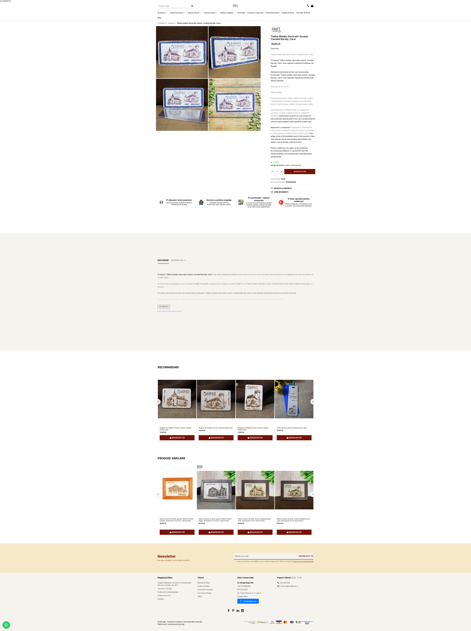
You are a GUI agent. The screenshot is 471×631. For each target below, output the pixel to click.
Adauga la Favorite (283, 188)
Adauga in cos (300, 171)
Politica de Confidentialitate (303, 561)
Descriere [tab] (163, 260)
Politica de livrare (164, 596)
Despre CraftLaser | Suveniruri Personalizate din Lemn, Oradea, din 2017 (174, 584)
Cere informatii (281, 192)
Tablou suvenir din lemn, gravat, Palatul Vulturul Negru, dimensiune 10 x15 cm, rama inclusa (215, 520)
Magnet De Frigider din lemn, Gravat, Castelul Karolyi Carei (175, 429)
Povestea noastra (272, 13)
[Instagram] (242, 611)
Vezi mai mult (164, 306)
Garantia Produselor (205, 590)
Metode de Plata (203, 583)
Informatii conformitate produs (170, 311)
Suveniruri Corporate (255, 13)
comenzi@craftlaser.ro (289, 586)
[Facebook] (228, 611)
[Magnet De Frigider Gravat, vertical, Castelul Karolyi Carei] (255, 399)
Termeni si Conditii (165, 589)
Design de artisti (288, 13)
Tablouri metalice (227, 13)
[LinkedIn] (238, 611)
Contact (161, 599)
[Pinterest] (233, 611)
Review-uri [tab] (178, 260)
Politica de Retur (203, 586)
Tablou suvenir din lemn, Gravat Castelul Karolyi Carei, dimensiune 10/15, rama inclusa (254, 520)
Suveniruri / (172, 23)
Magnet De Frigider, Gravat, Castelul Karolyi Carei (216, 428)
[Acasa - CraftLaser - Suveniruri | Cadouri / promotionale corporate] (235, 6)
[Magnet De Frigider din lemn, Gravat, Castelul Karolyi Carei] (177, 399)
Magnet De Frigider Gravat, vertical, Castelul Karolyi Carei (253, 429)
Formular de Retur (303, 13)
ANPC (199, 596)
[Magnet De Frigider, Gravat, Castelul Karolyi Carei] (216, 399)
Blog (159, 18)
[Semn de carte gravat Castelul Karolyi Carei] (294, 399)
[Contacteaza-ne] (308, 6)
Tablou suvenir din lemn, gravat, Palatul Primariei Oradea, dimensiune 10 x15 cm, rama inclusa (176, 520)
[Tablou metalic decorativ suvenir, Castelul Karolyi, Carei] (182, 52)
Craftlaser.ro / (163, 23)
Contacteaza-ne (249, 601)
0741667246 (285, 583)
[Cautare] (192, 6)
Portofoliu (241, 13)
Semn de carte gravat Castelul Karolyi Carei (292, 428)
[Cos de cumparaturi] (312, 6)
